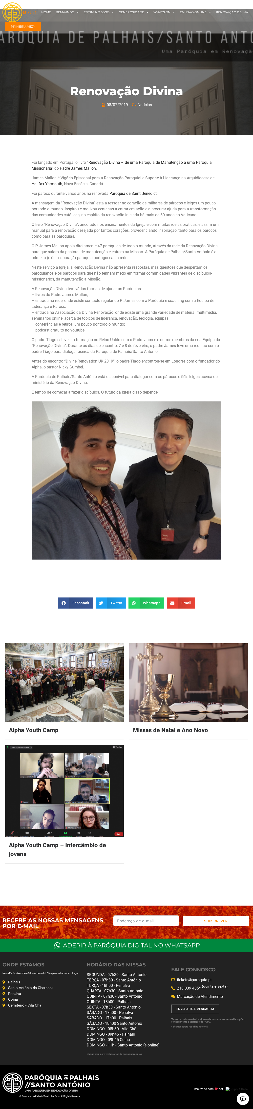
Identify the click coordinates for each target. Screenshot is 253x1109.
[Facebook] (24, 12)
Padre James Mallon (78, 168)
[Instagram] (29, 12)
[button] (75, 603)
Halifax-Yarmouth (47, 184)
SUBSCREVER (216, 921)
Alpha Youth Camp (34, 730)
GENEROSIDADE (131, 12)
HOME (46, 12)
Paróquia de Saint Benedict (133, 193)
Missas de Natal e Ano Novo (170, 730)
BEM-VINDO (65, 12)
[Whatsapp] (34, 12)
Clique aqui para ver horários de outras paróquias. (115, 1054)
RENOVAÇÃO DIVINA (232, 12)
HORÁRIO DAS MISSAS (116, 965)
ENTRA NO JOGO (96, 12)
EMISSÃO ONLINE (193, 12)
